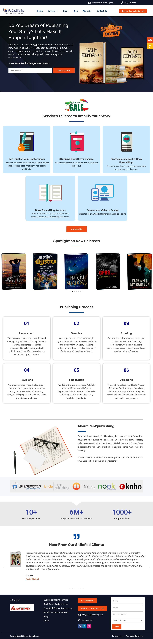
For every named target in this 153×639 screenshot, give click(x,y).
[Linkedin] (84, 626)
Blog (76, 11)
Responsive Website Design (103, 210)
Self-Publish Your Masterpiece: (27, 159)
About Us (87, 11)
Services (51, 11)
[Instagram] (89, 626)
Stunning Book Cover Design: (76, 159)
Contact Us (101, 11)
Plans (65, 11)
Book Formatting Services (50, 210)
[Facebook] (80, 626)
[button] (3, 271)
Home (40, 11)
